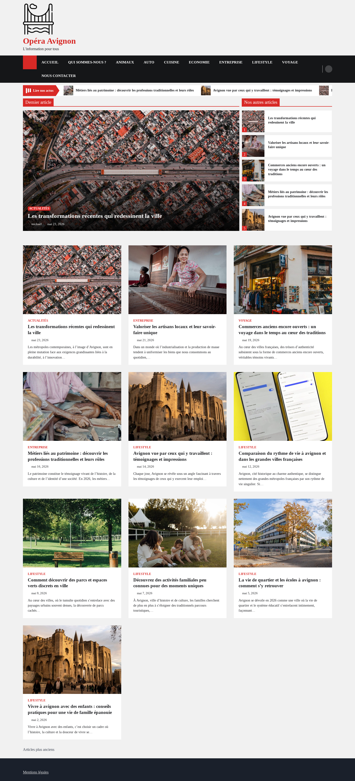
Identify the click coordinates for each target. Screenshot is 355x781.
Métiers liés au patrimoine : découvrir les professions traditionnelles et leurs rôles (298, 194)
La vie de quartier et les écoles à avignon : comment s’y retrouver (280, 582)
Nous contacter (59, 76)
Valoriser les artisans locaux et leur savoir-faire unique (298, 145)
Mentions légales (36, 772)
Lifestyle (262, 62)
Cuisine (171, 62)
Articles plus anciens (38, 749)
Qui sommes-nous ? (87, 62)
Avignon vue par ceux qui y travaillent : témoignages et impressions (180, 90)
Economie (199, 62)
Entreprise (230, 62)
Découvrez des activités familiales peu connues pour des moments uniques (169, 582)
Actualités (39, 208)
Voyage (290, 62)
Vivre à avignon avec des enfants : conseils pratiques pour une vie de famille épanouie (70, 709)
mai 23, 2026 (55, 224)
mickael (36, 224)
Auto (149, 62)
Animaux (125, 62)
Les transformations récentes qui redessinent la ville (287, 90)
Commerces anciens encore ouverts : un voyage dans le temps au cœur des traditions (297, 169)
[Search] (328, 69)
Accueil (50, 62)
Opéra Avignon (49, 40)
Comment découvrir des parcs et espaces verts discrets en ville (67, 582)
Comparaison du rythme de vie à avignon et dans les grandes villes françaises (282, 456)
